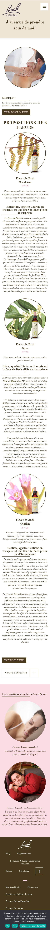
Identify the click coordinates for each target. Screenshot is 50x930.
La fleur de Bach (13, 218)
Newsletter (24, 871)
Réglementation (24, 853)
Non (15, 926)
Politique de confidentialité (17, 901)
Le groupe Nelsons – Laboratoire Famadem (25, 862)
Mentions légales (13, 887)
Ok (7, 926)
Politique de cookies (14, 908)
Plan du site (33, 887)
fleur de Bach (9, 381)
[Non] (46, 919)
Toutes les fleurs (14, 660)
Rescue (9, 871)
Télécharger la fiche (16, 112)
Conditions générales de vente (19, 894)
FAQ (8, 853)
